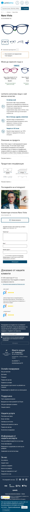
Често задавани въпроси (8, 399)
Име (4, 243)
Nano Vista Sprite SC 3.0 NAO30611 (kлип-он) (10, 78)
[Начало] (1, 12)
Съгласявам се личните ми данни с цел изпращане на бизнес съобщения (13, 338)
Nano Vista (15, 12)
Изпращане (15, 262)
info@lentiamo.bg (16, 363)
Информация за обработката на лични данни (14, 390)
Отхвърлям (6, 510)
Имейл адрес (6, 249)
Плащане (3, 377)
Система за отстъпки (7, 421)
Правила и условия (6, 382)
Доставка (4, 374)
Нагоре (23, 493)
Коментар (6, 232)
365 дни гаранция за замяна (9, 404)
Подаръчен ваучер (6, 380)
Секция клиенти (5, 407)
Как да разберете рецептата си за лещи (12, 441)
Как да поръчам (5, 371)
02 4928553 (15, 360)
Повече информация (14, 507)
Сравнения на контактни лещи (9, 451)
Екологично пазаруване (8, 430)
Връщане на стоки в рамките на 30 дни (12, 401)
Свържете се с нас (6, 474)
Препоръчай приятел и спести (9, 424)
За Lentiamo (4, 460)
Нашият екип (4, 463)
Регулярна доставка (7, 416)
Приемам (24, 507)
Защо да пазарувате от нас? (9, 471)
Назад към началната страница (12, 493)
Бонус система (5, 419)
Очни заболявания (6, 444)
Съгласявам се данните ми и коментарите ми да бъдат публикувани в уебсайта (13, 257)
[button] (5, 42)
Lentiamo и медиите (6, 465)
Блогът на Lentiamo (6, 468)
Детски (9, 12)
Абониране (15, 343)
